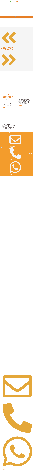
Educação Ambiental (4, 363)
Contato (2, 365)
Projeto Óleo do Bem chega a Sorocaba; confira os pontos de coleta (24, 97)
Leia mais (4, 107)
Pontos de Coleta (4, 360)
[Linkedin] (31, 153)
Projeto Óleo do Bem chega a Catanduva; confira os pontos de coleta (8, 121)
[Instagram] (29, 153)
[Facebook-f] (27, 153)
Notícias (2, 358)
